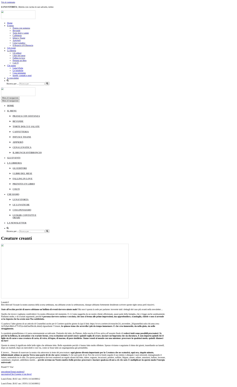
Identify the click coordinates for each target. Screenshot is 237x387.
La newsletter (13, 78)
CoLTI (16, 63)
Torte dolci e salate (21, 33)
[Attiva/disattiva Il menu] (49, 112)
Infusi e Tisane (19, 38)
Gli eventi (11, 48)
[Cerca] (47, 83)
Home (9, 23)
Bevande (16, 30)
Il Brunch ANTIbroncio (23, 45)
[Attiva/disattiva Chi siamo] (49, 196)
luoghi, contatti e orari (22, 75)
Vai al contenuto (8, 2)
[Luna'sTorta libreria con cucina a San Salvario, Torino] (18, 18)
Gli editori (17, 53)
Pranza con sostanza (21, 28)
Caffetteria (17, 35)
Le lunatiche (18, 70)
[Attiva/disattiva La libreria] (49, 164)
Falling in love (19, 58)
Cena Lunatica (19, 43)
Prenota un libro (19, 60)
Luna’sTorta (18, 68)
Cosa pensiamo (19, 73)
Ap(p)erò (17, 40)
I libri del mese (19, 55)
